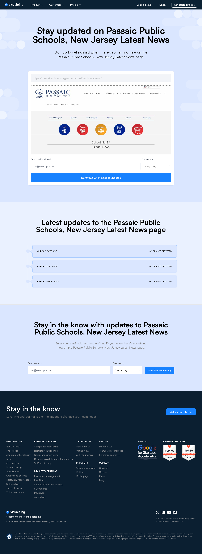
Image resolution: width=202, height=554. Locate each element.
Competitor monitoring (46, 446)
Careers (103, 472)
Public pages (82, 476)
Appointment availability (18, 454)
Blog (101, 480)
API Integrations (84, 454)
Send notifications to (41, 159)
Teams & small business (111, 450)
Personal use (105, 446)
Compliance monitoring (46, 454)
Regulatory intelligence (46, 450)
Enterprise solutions (109, 454)
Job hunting (12, 463)
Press (102, 476)
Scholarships (13, 483)
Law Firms (39, 480)
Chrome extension (86, 467)
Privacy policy (162, 521)
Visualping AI (82, 450)
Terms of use (177, 521)
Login (162, 4)
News (9, 459)
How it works (83, 446)
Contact (103, 467)
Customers (55, 4)
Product (35, 4)
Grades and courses (16, 475)
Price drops (12, 450)
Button (80, 472)
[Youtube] (169, 512)
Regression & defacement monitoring (53, 459)
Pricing (74, 4)
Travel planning (14, 488)
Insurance (39, 492)
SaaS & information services (48, 484)
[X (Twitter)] (157, 512)
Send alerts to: (35, 363)
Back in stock (13, 446)
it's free (184, 4)
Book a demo (144, 4)
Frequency (147, 159)
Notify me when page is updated (101, 177)
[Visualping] (14, 4)
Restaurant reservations (18, 479)
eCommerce (40, 488)
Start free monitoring (159, 370)
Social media (13, 471)
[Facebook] (175, 512)
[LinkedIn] (163, 512)
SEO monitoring (42, 463)
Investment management (47, 476)
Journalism (39, 496)
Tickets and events (16, 492)
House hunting (14, 467)
